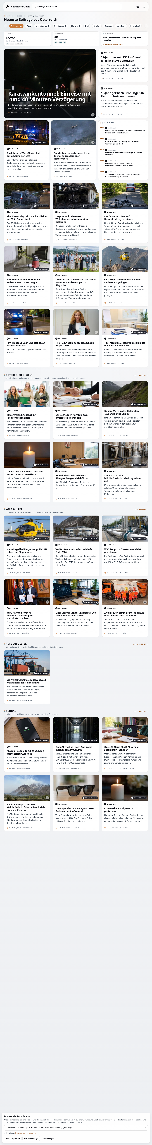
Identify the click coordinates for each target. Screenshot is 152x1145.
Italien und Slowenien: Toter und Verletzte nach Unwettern (25, 473)
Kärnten (96, 26)
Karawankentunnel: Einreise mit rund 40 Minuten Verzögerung (49, 96)
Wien (29, 26)
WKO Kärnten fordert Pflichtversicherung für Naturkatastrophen (20, 615)
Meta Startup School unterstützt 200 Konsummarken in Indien (75, 614)
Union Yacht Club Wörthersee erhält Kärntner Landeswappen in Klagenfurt (75, 282)
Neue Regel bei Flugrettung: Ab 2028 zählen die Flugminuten (27, 550)
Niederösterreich (42, 26)
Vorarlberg (121, 26)
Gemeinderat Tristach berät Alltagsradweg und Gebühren (71, 477)
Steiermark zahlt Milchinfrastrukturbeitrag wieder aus (123, 478)
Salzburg (108, 26)
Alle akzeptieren (13, 1138)
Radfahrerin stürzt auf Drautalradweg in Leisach (118, 218)
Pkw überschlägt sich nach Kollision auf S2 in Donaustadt (27, 218)
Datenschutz (20, 1133)
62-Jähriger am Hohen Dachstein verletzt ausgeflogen (122, 281)
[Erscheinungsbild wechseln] (144, 6)
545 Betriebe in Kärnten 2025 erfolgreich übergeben (71, 416)
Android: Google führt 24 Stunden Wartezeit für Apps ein (25, 752)
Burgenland (135, 26)
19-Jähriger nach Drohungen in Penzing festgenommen (122, 94)
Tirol (87, 26)
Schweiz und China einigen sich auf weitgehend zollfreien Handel (26, 681)
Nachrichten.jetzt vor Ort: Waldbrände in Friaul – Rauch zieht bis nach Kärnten (26, 807)
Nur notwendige (31, 1138)
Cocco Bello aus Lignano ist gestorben (119, 810)
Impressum (31, 1133)
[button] (27, 38)
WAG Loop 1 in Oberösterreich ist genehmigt (122, 550)
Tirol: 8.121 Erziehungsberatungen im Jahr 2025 (74, 344)
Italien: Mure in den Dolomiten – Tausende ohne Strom (122, 412)
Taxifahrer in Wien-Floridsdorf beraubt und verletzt (23, 154)
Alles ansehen (139, 375)
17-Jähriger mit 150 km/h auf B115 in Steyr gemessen (121, 59)
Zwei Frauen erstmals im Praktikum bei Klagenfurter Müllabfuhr (124, 614)
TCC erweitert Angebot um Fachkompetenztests (21, 416)
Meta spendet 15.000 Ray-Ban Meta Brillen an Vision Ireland (75, 810)
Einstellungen (48, 1138)
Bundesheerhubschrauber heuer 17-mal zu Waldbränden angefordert (72, 156)
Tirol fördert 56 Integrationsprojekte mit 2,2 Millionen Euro (124, 344)
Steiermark (75, 26)
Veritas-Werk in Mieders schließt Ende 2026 (73, 550)
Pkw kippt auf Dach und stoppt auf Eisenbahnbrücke (26, 344)
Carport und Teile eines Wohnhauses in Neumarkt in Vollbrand (71, 219)
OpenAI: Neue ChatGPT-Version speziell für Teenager (121, 748)
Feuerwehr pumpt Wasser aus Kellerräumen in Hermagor (23, 281)
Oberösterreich (60, 26)
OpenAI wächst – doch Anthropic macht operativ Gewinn (73, 748)
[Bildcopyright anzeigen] (93, 115)
